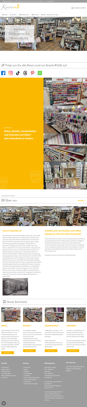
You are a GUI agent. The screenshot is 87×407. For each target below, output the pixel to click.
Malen (6, 15)
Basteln (14, 15)
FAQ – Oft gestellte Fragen (50, 15)
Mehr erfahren (7, 352)
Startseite (27, 367)
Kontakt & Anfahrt (80, 8)
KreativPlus (10, 7)
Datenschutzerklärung (30, 383)
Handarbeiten (25, 15)
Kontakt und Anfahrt (30, 379)
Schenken (36, 15)
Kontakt (81, 200)
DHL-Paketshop (74, 366)
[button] (3, 403)
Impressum (27, 381)
